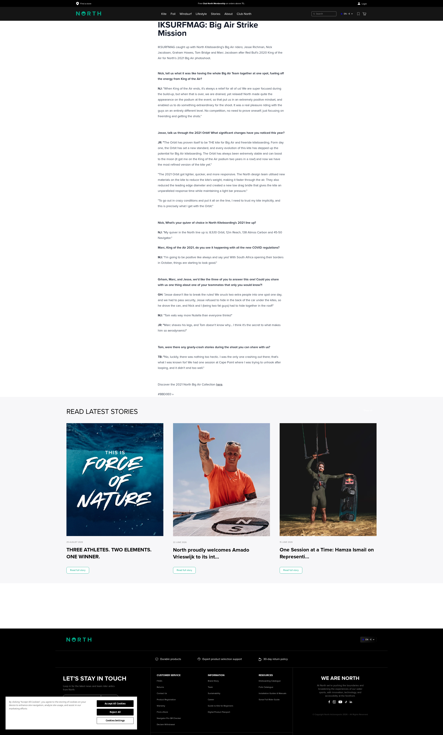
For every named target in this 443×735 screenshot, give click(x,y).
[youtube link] (340, 702)
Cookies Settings (115, 720)
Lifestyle (201, 14)
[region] (71, 712)
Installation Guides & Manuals (272, 693)
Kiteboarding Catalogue (270, 681)
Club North (244, 14)
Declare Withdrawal (166, 724)
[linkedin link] (351, 702)
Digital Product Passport (219, 712)
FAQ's (159, 681)
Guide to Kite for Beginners (220, 706)
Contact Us (162, 693)
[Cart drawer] (364, 14)
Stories (215, 14)
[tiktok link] (346, 702)
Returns (160, 687)
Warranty (161, 706)
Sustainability (214, 693)
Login (364, 4)
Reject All (115, 712)
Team (210, 687)
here (219, 384)
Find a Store (162, 712)
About (228, 14)
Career (211, 699)
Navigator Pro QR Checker (169, 718)
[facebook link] (329, 702)
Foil (173, 14)
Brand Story (213, 681)
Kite (163, 14)
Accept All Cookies (115, 703)
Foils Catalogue (266, 687)
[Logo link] (88, 14)
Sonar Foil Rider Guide (269, 699)
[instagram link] (334, 702)
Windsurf (186, 14)
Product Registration (166, 699)
